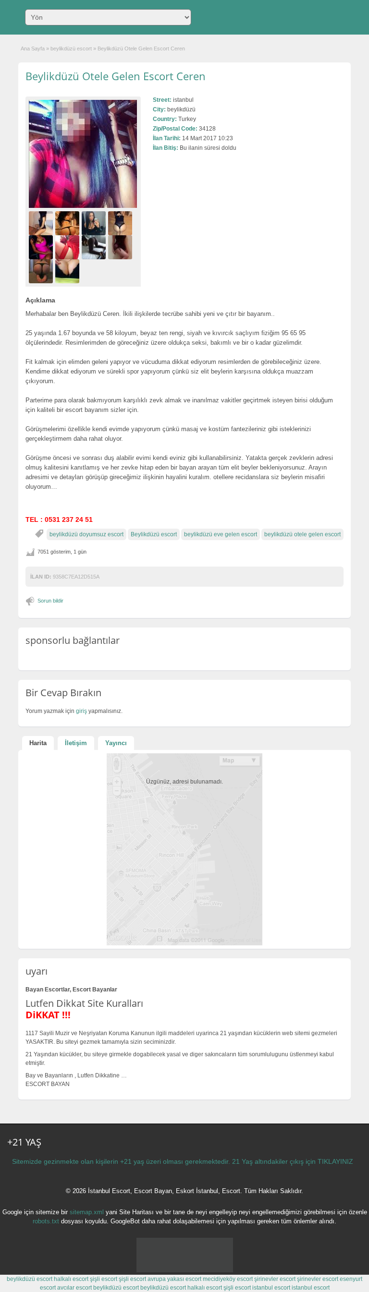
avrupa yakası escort (174, 1279)
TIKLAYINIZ (335, 1161)
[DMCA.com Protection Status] (184, 1270)
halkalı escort (71, 1279)
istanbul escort (271, 1287)
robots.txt (46, 1221)
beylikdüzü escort (71, 48)
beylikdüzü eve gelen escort (220, 534)
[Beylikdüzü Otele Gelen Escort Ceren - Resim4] (121, 223)
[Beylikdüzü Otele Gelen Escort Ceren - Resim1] (42, 223)
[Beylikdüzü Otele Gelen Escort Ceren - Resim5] (42, 247)
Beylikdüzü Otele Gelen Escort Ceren (115, 76)
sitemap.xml (87, 1212)
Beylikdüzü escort (154, 534)
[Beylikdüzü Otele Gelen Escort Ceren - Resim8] (121, 247)
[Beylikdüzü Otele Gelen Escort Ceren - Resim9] (42, 271)
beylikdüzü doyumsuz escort (86, 534)
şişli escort (103, 1279)
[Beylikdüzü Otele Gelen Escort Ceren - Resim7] (95, 247)
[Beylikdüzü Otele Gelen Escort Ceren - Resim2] (68, 223)
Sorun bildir (50, 601)
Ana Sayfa (33, 48)
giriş (81, 711)
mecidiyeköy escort (228, 1279)
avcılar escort (74, 1287)
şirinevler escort (274, 1279)
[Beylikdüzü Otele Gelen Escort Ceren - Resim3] (95, 223)
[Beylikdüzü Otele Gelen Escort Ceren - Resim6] (68, 247)
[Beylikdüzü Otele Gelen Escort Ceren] (83, 154)
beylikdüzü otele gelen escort (302, 534)
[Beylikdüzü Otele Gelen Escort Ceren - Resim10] (68, 271)
